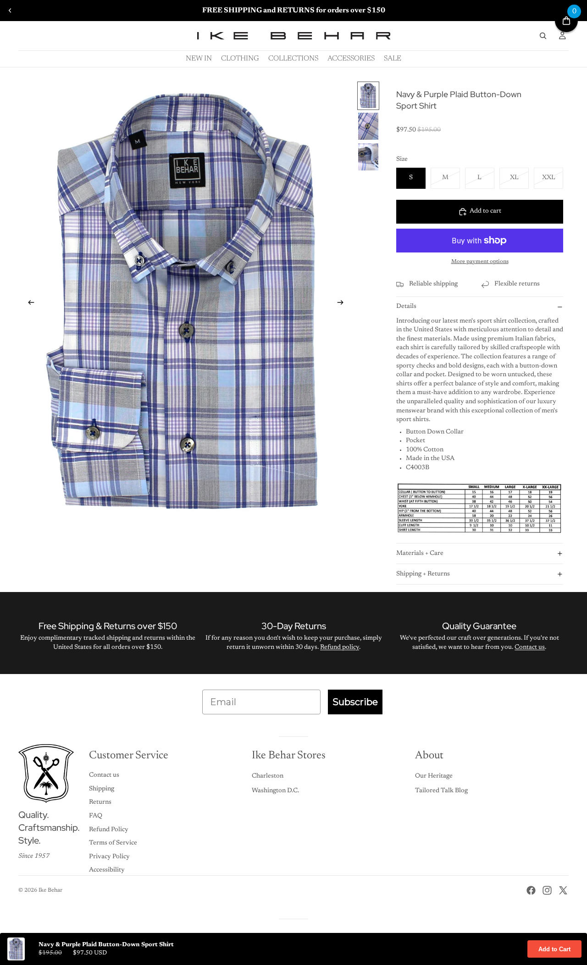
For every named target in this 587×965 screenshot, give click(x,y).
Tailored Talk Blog (441, 791)
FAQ (95, 816)
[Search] (543, 36)
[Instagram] (547, 890)
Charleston (267, 776)
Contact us (530, 647)
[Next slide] (343, 304)
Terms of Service (113, 843)
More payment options (480, 261)
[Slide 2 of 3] (368, 126)
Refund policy (339, 647)
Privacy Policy (109, 857)
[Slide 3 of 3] (368, 156)
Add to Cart (554, 949)
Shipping (101, 789)
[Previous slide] (10, 10)
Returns (100, 802)
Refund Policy (108, 830)
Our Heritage (434, 776)
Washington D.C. (275, 791)
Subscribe (355, 701)
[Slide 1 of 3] (368, 96)
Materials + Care (419, 553)
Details (406, 306)
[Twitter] (563, 890)
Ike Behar (50, 890)
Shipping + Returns (423, 574)
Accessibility (107, 870)
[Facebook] (531, 890)
